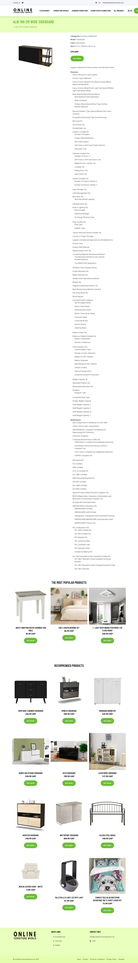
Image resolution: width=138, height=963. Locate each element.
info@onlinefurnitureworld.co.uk (113, 3)
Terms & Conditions (97, 959)
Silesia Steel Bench (107, 835)
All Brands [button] (119, 11)
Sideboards (92, 36)
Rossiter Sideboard (31, 835)
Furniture (84, 36)
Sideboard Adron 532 (107, 711)
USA (99, 3)
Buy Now (77, 58)
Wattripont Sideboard (69, 835)
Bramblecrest (60, 937)
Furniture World (61, 11)
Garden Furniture (80, 11)
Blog (130, 11)
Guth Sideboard (69, 773)
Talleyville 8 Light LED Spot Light (69, 897)
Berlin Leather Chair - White (31, 886)
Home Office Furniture (101, 11)
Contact (85, 959)
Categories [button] (44, 11)
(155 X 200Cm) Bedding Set (69, 627)
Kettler (57, 945)
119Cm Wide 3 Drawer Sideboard (30, 711)
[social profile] (22, 3)
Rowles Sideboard (69, 711)
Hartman (58, 941)
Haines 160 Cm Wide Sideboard (31, 773)
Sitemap (121, 959)
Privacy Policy (111, 959)
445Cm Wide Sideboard (107, 773)
